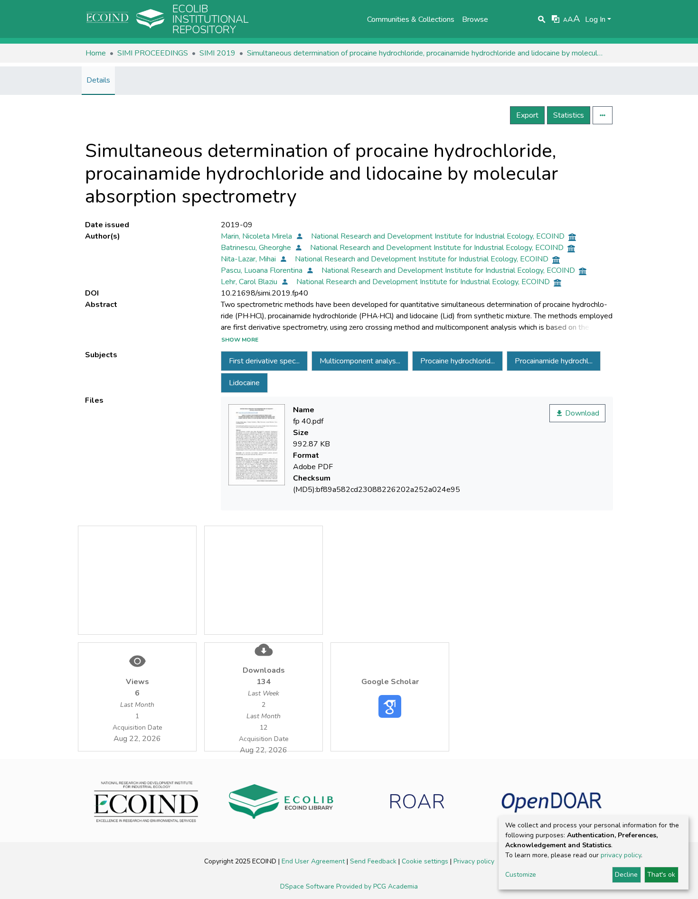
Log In (595, 19)
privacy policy (621, 855)
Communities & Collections (410, 19)
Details (98, 80)
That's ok (661, 874)
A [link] (565, 20)
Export (527, 115)
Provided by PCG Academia (377, 886)
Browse (475, 19)
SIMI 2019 (217, 53)
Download (581, 413)
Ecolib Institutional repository (210, 19)
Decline (626, 874)
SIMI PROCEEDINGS (152, 53)
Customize (520, 874)
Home (95, 53)
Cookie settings (426, 861)
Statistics (568, 115)
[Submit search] (542, 19)
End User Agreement (314, 861)
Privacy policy (473, 861)
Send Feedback (374, 861)
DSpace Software (308, 886)
